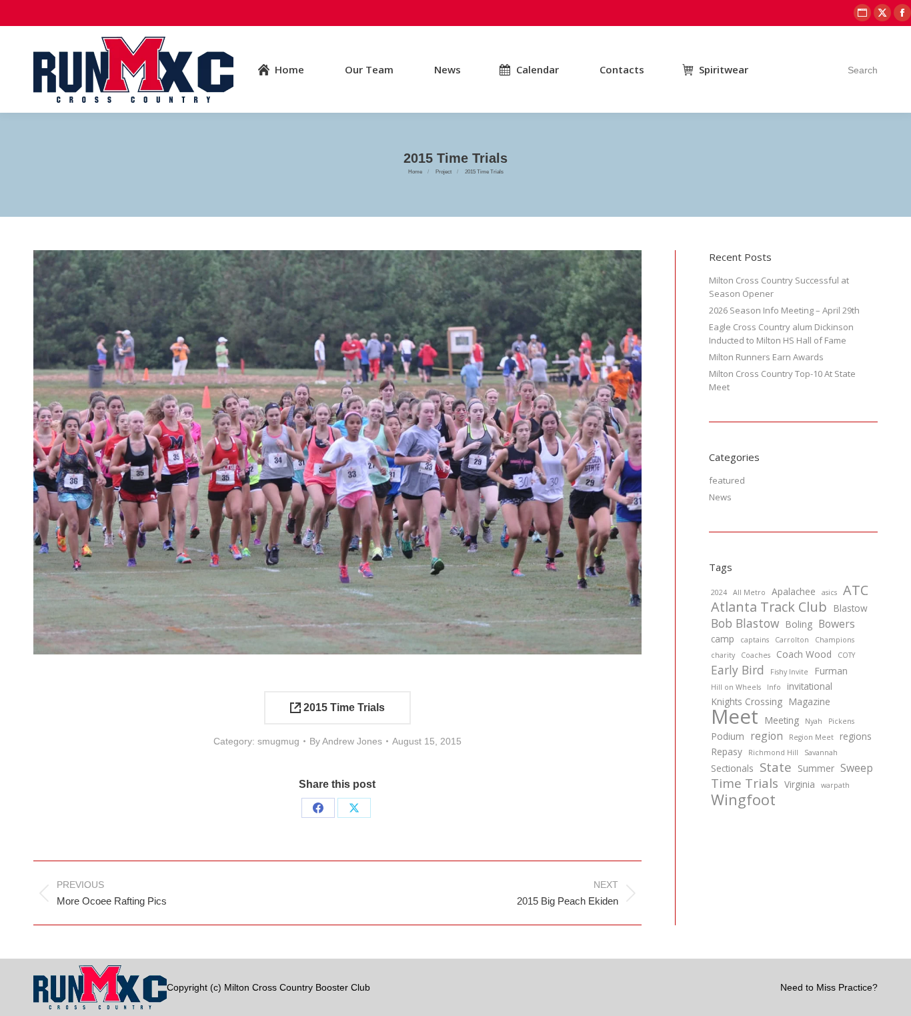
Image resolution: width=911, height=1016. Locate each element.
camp (722, 638)
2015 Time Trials (343, 707)
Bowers (836, 623)
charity (723, 655)
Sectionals (732, 768)
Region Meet (811, 737)
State (776, 767)
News (720, 497)
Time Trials (744, 783)
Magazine (809, 701)
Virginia (799, 784)
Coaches (755, 655)
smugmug (278, 741)
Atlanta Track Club (769, 607)
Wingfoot (743, 800)
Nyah (813, 721)
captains (754, 639)
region (766, 735)
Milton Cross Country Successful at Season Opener (779, 287)
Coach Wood (804, 654)
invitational (809, 686)
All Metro (749, 592)
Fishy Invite (789, 671)
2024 (719, 592)
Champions (834, 639)
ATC (855, 590)
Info (774, 687)
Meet (734, 716)
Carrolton (792, 639)
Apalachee (794, 591)
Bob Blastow (745, 623)
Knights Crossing (746, 701)
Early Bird (737, 669)
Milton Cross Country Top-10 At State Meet (782, 380)
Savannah (821, 752)
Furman (831, 670)
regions (856, 736)
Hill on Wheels (736, 687)
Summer (816, 768)
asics (829, 592)
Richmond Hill (773, 752)
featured (727, 480)
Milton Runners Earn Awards (766, 357)
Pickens (841, 721)
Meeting (781, 720)
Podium (727, 736)
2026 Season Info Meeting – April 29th (784, 310)
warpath (835, 785)
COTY (846, 655)
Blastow (850, 608)
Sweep (856, 768)
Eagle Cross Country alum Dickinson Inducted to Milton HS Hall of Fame (781, 333)
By (345, 741)
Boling (798, 624)
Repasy (726, 751)
